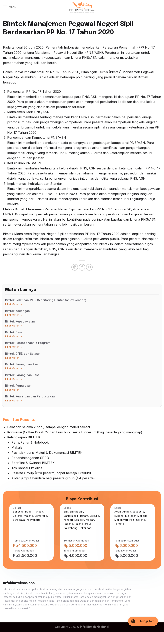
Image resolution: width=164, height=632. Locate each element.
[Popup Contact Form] (143, 621)
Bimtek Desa (14, 334)
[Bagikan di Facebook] (82, 267)
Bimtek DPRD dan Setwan (23, 355)
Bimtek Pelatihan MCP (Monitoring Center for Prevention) (45, 302)
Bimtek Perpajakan (18, 387)
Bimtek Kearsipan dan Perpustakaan (31, 398)
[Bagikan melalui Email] (89, 267)
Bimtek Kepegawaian (20, 323)
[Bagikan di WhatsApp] (74, 267)
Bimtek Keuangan (17, 312)
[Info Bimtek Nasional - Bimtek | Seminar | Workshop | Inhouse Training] (82, 7)
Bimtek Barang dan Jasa (22, 377)
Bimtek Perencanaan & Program (27, 344)
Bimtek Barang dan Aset (22, 366)
